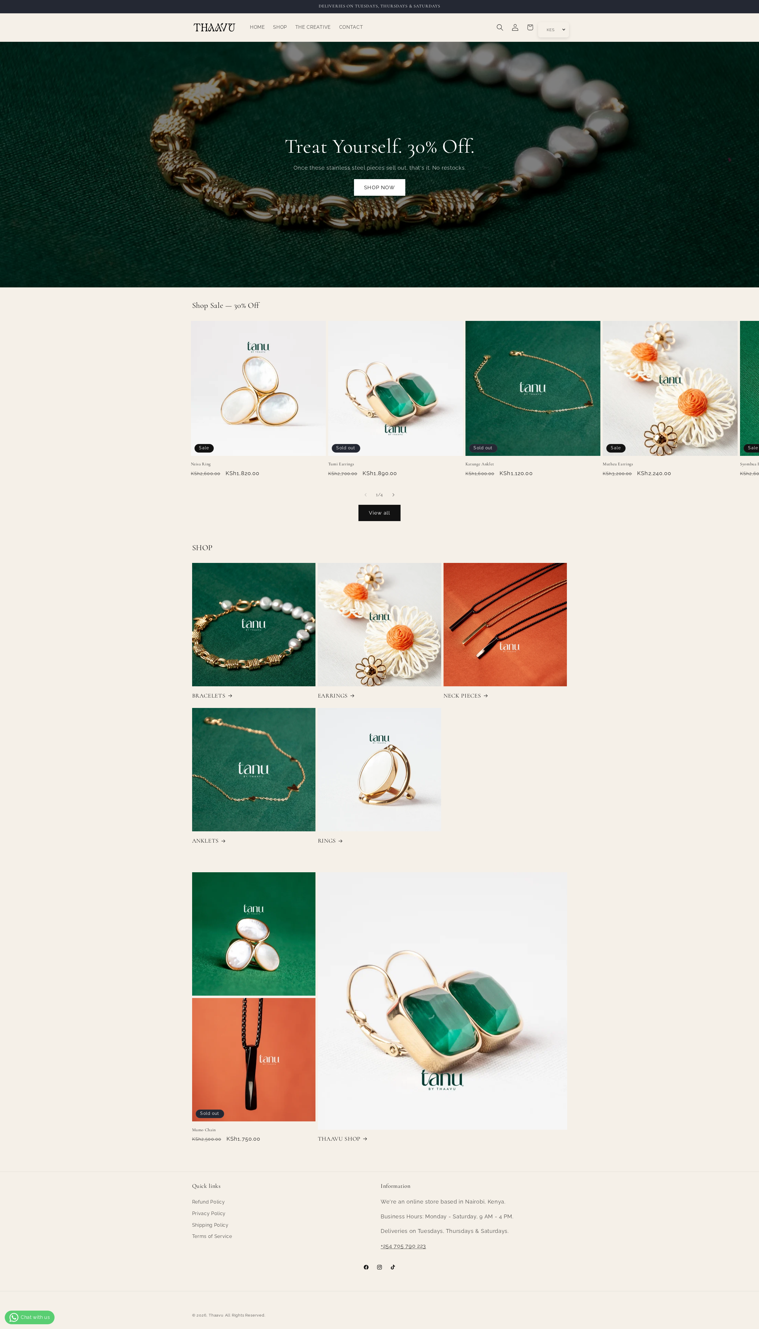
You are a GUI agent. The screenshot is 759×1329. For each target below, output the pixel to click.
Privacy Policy (209, 1213)
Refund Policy (208, 1201)
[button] (500, 27)
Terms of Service (212, 1236)
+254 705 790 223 (403, 1245)
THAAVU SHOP (339, 1138)
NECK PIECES (462, 695)
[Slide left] (365, 494)
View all (379, 513)
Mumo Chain (204, 1129)
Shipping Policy (210, 1225)
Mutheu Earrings (618, 464)
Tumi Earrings (341, 464)
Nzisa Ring (201, 464)
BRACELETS (209, 695)
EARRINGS (333, 695)
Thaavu (216, 1315)
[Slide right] (393, 494)
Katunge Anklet (479, 464)
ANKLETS (205, 840)
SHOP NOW (379, 187)
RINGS (327, 840)
